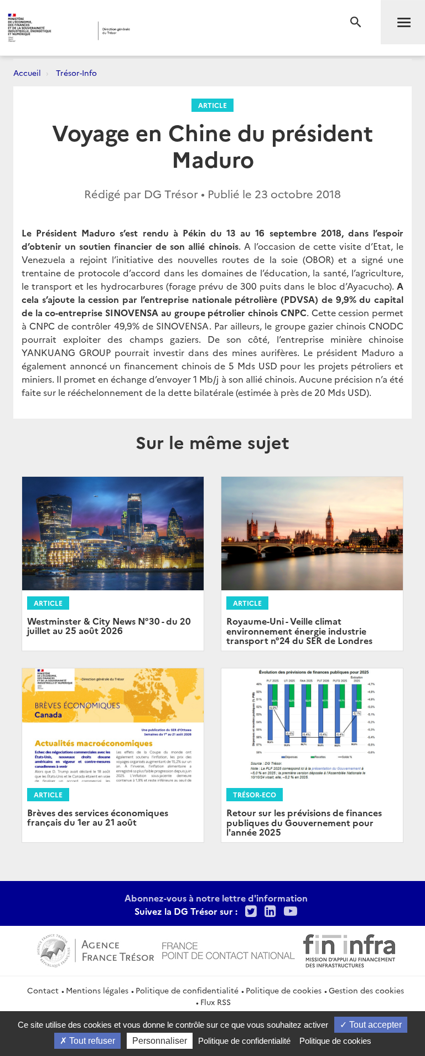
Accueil (27, 72)
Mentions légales (97, 990)
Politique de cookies (284, 990)
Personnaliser (159, 1040)
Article (212, 105)
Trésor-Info (76, 72)
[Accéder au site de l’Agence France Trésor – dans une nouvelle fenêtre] (95, 949)
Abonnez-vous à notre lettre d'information (216, 897)
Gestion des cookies (366, 990)
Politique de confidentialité (187, 990)
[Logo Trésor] (169, 30)
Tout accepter (374, 1024)
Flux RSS (215, 1001)
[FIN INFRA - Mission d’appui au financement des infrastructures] (349, 949)
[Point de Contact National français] (229, 949)
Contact (43, 990)
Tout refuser (91, 1040)
